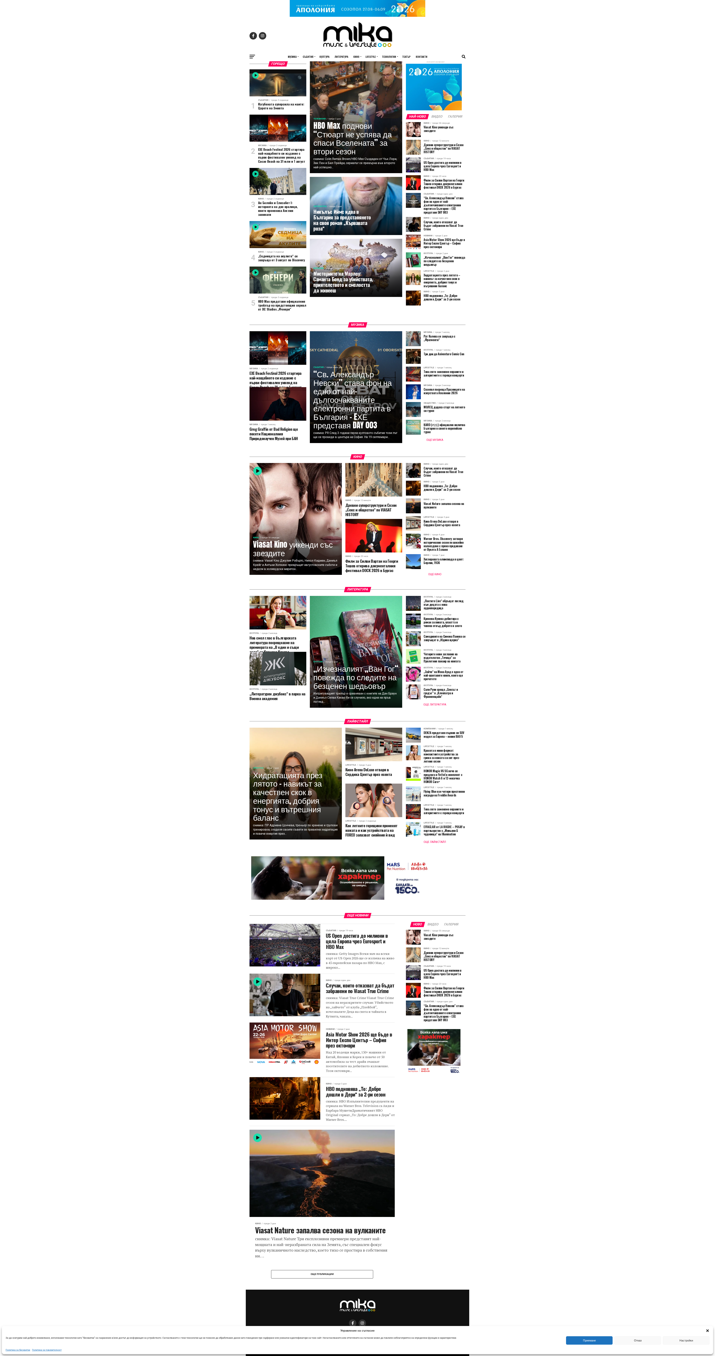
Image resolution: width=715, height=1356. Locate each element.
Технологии (389, 57)
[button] (707, 1331)
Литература (341, 57)
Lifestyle (371, 57)
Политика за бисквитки (18, 1350)
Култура (324, 57)
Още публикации (322, 1274)
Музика (292, 57)
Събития (308, 57)
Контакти (421, 57)
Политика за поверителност (47, 1350)
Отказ (638, 1340)
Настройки (686, 1340)
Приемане (589, 1340)
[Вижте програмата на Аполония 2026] (357, 16)
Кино (356, 57)
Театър (406, 57)
